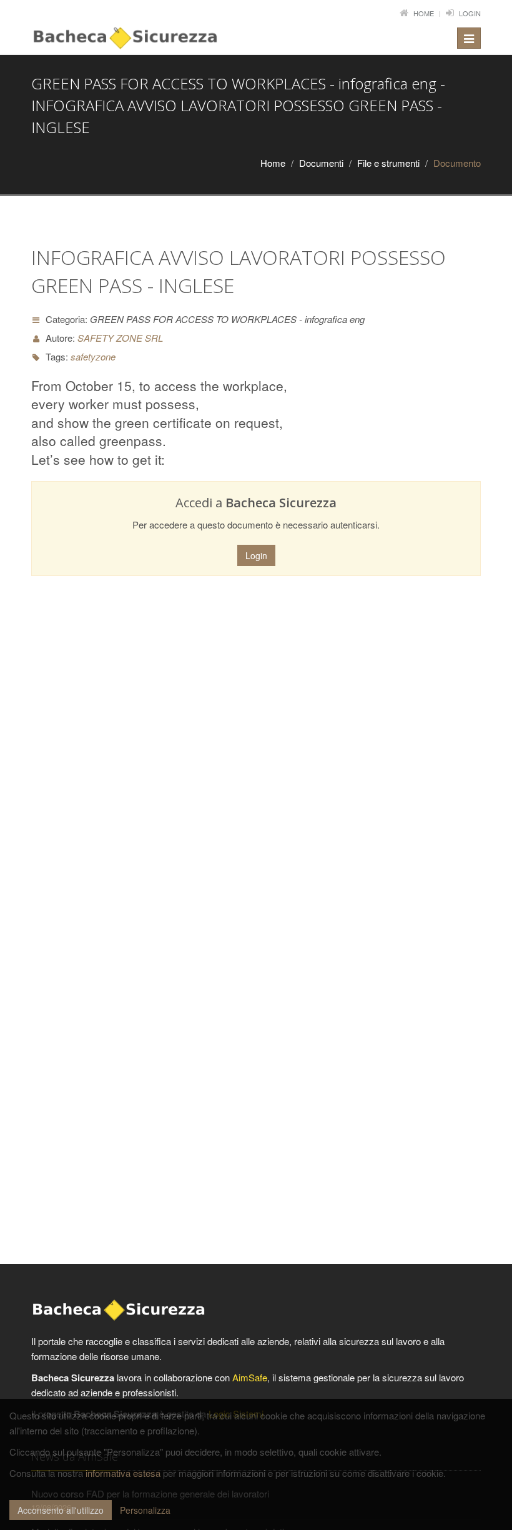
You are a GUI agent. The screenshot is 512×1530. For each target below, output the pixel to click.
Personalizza (145, 1510)
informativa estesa (123, 1472)
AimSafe (249, 1377)
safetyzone (93, 356)
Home (423, 13)
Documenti (321, 162)
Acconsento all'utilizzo (60, 1510)
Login (470, 13)
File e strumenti (388, 162)
